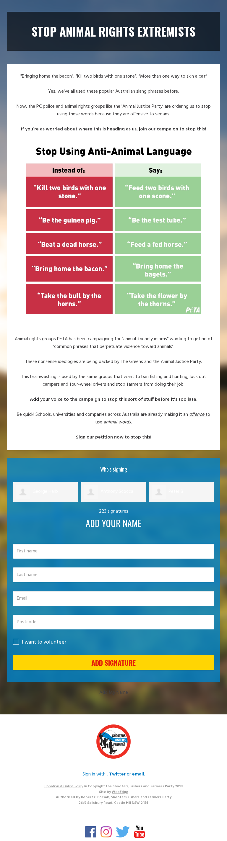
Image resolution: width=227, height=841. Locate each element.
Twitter (117, 774)
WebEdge (120, 792)
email (138, 774)
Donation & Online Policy (63, 786)
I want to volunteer (44, 642)
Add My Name (113, 692)
